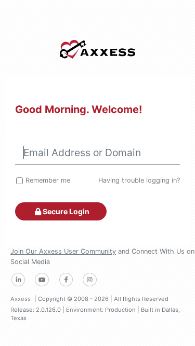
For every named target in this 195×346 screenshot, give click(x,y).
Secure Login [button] (65, 211)
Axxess (20, 298)
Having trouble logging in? (139, 180)
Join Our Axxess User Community (63, 251)
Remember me (47, 180)
